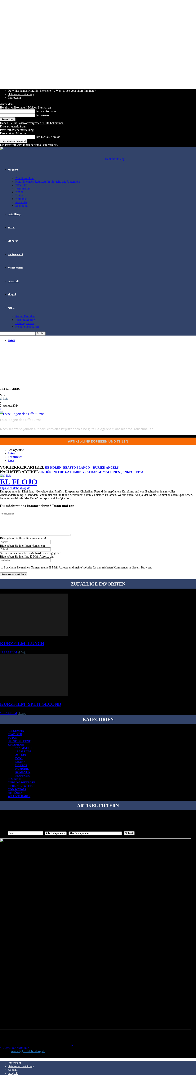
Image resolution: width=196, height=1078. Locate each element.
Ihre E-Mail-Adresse (47, 137)
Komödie (21, 198)
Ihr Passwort (43, 115)
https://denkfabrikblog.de (15, 488)
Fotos (11, 227)
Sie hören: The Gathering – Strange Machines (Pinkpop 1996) (91, 472)
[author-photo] (5, 475)
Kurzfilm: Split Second (30, 704)
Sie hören (13, 241)
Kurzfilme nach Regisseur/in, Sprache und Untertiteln (47, 181)
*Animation (22, 188)
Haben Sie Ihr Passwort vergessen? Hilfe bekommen (32, 123)
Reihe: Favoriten (25, 316)
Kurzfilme (13, 169)
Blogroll (12, 294)
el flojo (4, 398)
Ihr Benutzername (46, 111)
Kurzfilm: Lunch (22, 643)
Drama (19, 195)
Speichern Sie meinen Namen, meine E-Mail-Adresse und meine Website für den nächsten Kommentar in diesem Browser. (78, 567)
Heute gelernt (15, 254)
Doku (19, 758)
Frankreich (15, 456)
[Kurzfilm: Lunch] (34, 634)
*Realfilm (21, 185)
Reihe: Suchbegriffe (27, 326)
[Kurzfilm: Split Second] (34, 695)
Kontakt (12, 1069)
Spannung (21, 205)
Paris (11, 460)
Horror (21, 765)
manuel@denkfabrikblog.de (28, 1051)
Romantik (21, 202)
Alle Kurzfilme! (24, 178)
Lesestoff (13, 281)
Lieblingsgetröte (25, 319)
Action (19, 192)
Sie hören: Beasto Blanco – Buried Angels (81, 467)
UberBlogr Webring (14, 1047)
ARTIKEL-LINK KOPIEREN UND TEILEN (98, 441)
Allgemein (16, 730)
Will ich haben (15, 267)
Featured (15, 734)
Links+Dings (14, 214)
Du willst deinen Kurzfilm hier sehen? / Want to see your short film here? (52, 90)
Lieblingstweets (24, 323)
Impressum (14, 97)
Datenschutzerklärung (21, 94)
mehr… (11, 308)
